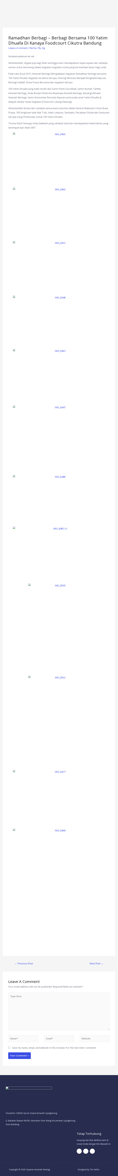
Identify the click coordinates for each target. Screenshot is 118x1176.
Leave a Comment (18, 48)
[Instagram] (92, 1151)
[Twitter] (85, 1151)
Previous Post (24, 963)
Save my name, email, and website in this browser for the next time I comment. (54, 1047)
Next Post (96, 963)
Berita (33, 48)
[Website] (95, 1039)
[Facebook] (79, 1151)
